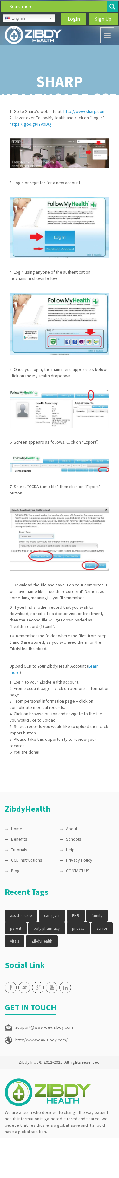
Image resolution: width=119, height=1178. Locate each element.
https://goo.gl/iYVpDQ (30, 124)
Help (70, 849)
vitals (14, 941)
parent (15, 928)
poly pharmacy (47, 928)
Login (74, 19)
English (17, 18)
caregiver (52, 915)
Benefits (19, 839)
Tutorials (19, 849)
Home (16, 828)
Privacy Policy (79, 860)
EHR (75, 915)
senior (102, 928)
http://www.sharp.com (84, 111)
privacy (78, 928)
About (71, 828)
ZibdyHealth (41, 941)
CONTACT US (77, 870)
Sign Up (103, 19)
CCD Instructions (26, 860)
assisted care (21, 915)
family (97, 915)
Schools (73, 839)
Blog (15, 870)
